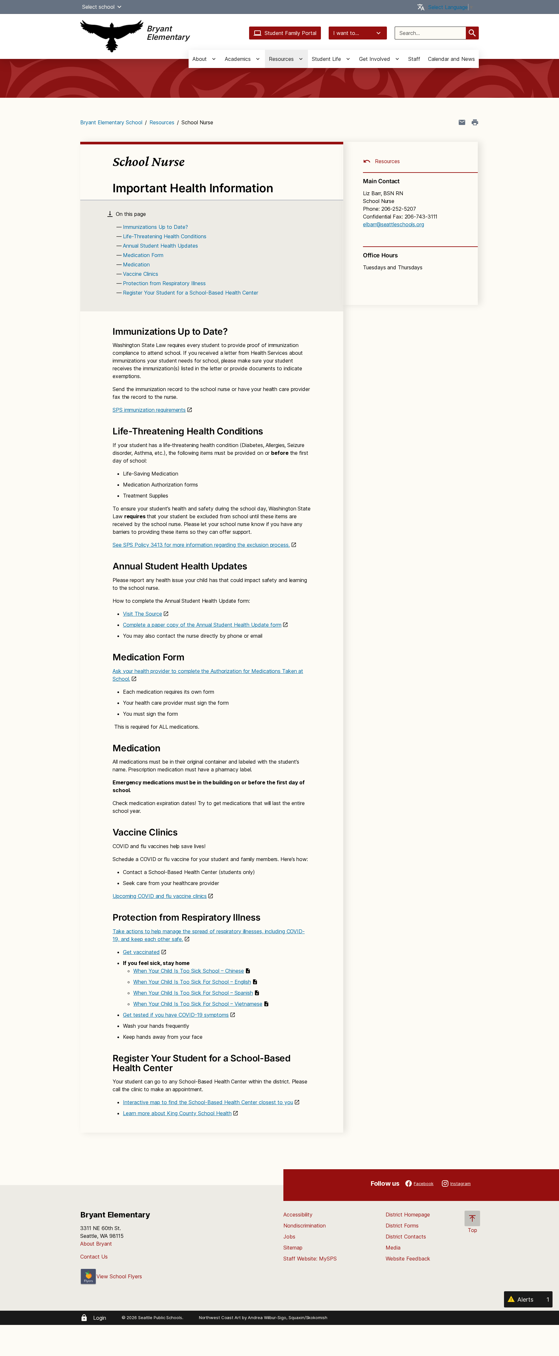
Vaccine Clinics (140, 274)
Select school (98, 7)
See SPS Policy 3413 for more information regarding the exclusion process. (201, 545)
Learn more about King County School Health (177, 1113)
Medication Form (143, 255)
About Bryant (96, 1243)
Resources (161, 122)
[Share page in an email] (462, 122)
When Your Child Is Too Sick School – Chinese (188, 971)
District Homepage (408, 1214)
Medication (136, 264)
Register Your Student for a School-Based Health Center (190, 292)
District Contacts (406, 1236)
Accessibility (297, 1214)
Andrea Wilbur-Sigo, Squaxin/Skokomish (287, 1317)
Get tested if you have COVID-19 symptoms (176, 1015)
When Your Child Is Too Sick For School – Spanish (193, 993)
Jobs (289, 1236)
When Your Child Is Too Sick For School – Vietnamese (197, 1004)
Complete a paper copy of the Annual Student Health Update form (202, 625)
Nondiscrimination (304, 1225)
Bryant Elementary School (111, 122)
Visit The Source (142, 614)
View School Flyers (119, 1276)
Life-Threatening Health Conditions (164, 236)
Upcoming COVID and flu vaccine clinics (160, 896)
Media (393, 1247)
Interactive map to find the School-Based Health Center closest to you (208, 1102)
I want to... (346, 33)
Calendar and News (451, 59)
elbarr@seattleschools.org (393, 224)
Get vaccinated (141, 952)
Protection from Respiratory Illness (164, 283)
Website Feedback (408, 1258)
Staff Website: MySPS (310, 1258)
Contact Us (94, 1256)
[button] (119, 7)
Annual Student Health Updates (160, 245)
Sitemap (292, 1247)
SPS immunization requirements (149, 410)
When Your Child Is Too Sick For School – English (192, 982)
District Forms (402, 1225)
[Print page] (475, 122)
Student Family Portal (290, 33)
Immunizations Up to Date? (155, 227)
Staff (414, 59)
